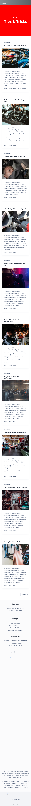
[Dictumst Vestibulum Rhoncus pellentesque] (15, 334)
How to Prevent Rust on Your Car (14, 156)
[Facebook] (13, 804)
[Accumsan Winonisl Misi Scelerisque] (15, 390)
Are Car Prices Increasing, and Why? (15, 45)
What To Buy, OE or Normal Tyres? (15, 209)
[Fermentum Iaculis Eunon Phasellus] (15, 445)
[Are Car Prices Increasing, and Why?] (15, 58)
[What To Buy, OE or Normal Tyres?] (15, 221)
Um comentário (22, 88)
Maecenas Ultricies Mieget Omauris (15, 487)
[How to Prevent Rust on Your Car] (15, 169)
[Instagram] (17, 804)
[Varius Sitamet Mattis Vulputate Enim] (15, 278)
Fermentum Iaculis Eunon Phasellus (15, 432)
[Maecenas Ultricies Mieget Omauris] (15, 500)
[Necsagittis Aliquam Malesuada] (15, 554)
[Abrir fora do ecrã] (28, 2)
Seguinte (24, 594)
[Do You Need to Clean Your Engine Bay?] (15, 114)
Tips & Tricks (7, 42)
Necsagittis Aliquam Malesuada (14, 542)
